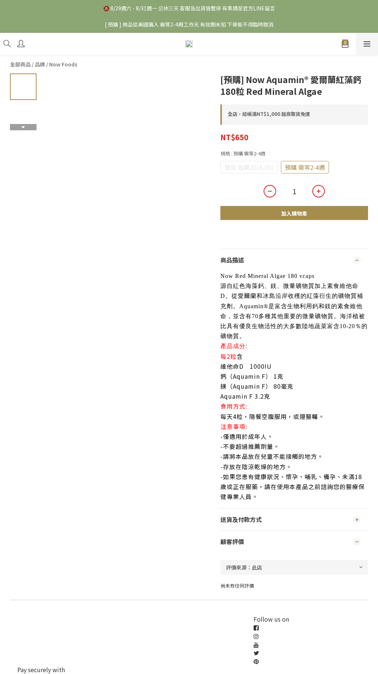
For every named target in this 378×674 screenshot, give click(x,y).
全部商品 (20, 64)
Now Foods (63, 64)
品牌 (40, 64)
